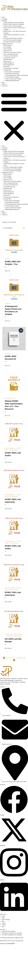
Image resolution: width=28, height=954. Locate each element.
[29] (14, 619)
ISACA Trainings (8, 49)
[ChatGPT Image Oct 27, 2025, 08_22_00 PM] (14, 383)
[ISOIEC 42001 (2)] (14, 288)
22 (21, 657)
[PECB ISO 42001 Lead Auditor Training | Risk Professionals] (14, 433)
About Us (4, 84)
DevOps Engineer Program (12, 77)
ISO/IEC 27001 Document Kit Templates (14, 24)
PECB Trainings (8, 45)
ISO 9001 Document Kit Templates (12, 41)
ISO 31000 (9, 636)
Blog (3, 82)
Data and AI (6, 66)
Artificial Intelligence (10, 448)
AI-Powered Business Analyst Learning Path (16, 75)
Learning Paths (7, 70)
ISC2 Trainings (7, 47)
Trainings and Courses (7, 43)
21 (18, 657)
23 (24, 657)
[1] (14, 526)
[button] (14, 116)
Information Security (10, 398)
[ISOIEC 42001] (14, 244)
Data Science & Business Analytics (12, 52)
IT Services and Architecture (11, 56)
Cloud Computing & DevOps (11, 54)
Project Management (9, 64)
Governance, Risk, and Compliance (14, 634)
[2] (14, 573)
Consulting (4, 19)
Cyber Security (7, 61)
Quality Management (9, 63)
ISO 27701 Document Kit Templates (13, 40)
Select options (8, 462)
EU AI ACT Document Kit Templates (13, 26)
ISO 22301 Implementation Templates (13, 38)
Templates (4, 20)
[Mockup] (14, 338)
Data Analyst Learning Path (12, 73)
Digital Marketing (8, 59)
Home (3, 17)
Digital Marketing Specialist (12, 80)
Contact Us (5, 85)
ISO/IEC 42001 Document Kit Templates (14, 22)
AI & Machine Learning (9, 57)
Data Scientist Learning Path (12, 71)
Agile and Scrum (8, 50)
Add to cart (7, 270)
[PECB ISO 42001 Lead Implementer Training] (14, 480)
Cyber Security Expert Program (13, 78)
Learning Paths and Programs (11, 68)
